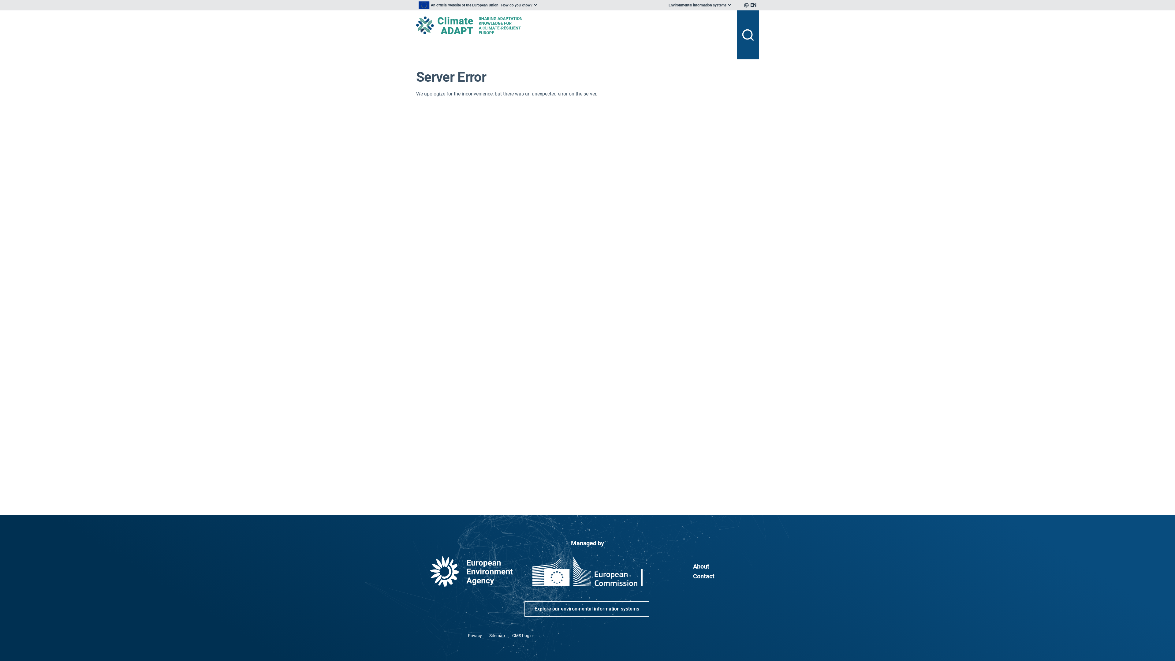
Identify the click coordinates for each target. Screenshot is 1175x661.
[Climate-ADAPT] (574, 25)
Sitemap (497, 635)
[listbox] (478, 5)
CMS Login (522, 635)
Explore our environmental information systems (587, 609)
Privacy (475, 635)
